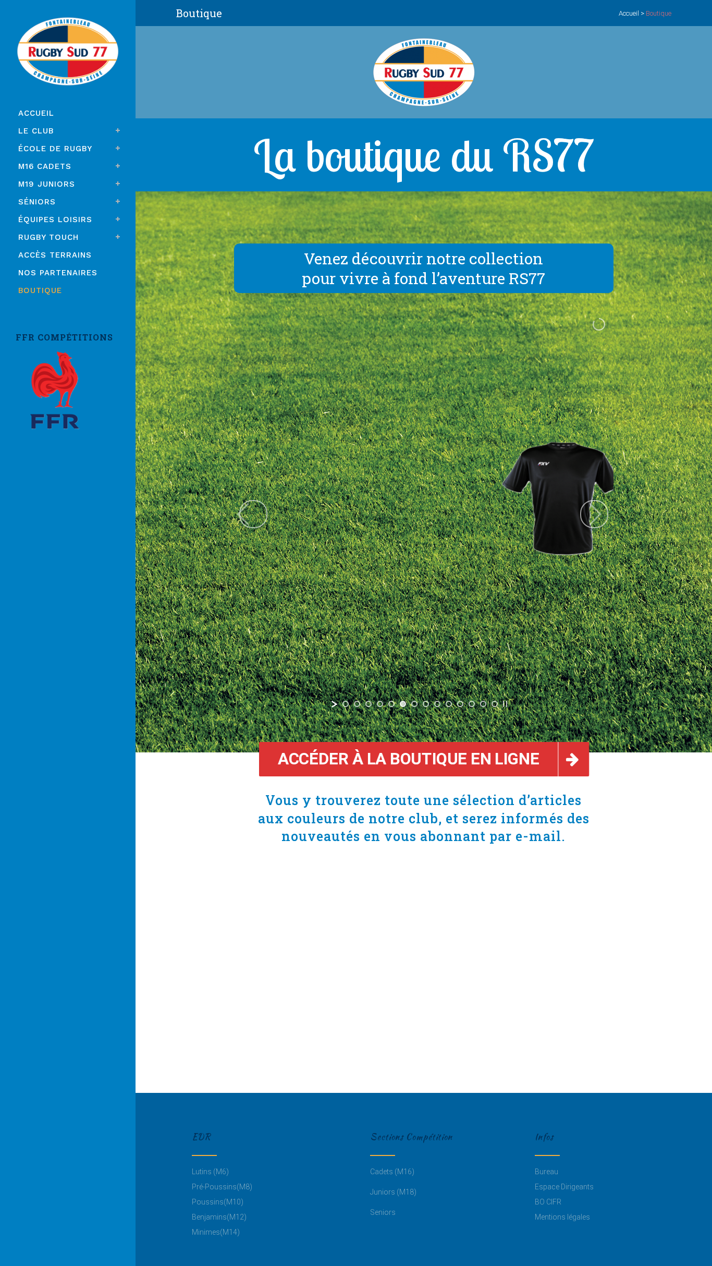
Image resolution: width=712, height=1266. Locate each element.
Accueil (629, 13)
